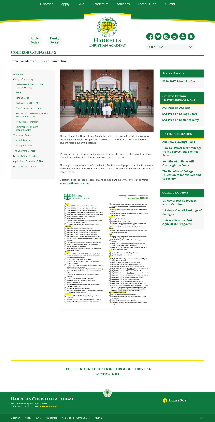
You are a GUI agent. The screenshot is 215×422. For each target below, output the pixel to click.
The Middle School (22, 140)
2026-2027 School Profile (178, 81)
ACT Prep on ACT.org (176, 108)
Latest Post (178, 401)
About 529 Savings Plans (178, 142)
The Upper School (22, 145)
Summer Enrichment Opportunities (27, 128)
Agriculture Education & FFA (28, 161)
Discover (15, 417)
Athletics (66, 417)
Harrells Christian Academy (42, 399)
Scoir (18, 92)
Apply (28, 417)
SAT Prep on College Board (180, 114)
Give (38, 417)
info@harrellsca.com (49, 406)
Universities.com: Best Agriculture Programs (177, 222)
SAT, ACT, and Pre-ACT (28, 102)
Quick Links (156, 47)
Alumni (98, 417)
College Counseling (53, 61)
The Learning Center (24, 150)
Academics (28, 61)
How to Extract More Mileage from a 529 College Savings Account (181, 151)
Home (15, 61)
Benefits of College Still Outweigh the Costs (178, 163)
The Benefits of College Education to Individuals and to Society (181, 174)
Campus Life (83, 417)
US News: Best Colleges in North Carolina (179, 202)
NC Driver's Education (24, 166)
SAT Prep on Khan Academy (180, 120)
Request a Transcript (27, 121)
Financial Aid (22, 97)
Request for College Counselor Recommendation (32, 115)
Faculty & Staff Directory (26, 156)
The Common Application (29, 108)
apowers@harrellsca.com (74, 183)
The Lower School (22, 135)
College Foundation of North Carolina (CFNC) (31, 86)
